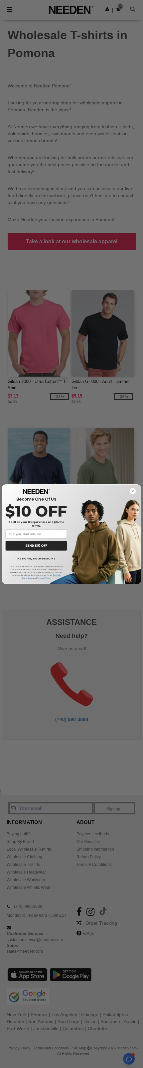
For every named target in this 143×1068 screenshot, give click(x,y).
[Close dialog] (133, 491)
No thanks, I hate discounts (36, 558)
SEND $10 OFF (36, 545)
